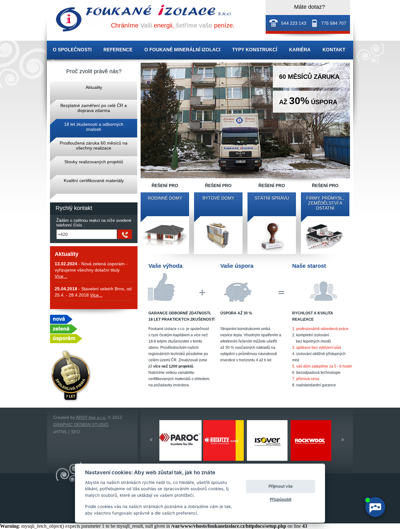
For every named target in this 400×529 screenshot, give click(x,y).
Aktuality (94, 87)
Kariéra (300, 49)
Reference (117, 49)
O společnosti (72, 49)
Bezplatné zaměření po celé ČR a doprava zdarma (93, 108)
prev (151, 440)
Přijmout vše (280, 486)
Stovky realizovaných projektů (93, 161)
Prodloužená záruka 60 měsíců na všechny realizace (94, 145)
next (343, 440)
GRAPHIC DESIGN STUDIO (80, 424)
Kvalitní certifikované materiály (94, 180)
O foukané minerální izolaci (182, 49)
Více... (61, 276)
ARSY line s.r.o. (91, 417)
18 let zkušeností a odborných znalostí (93, 127)
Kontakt (333, 49)
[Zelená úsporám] (66, 341)
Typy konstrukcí (254, 49)
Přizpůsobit (281, 499)
